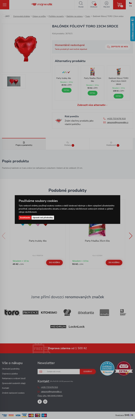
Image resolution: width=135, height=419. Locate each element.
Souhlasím (25, 217)
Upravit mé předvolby (43, 217)
